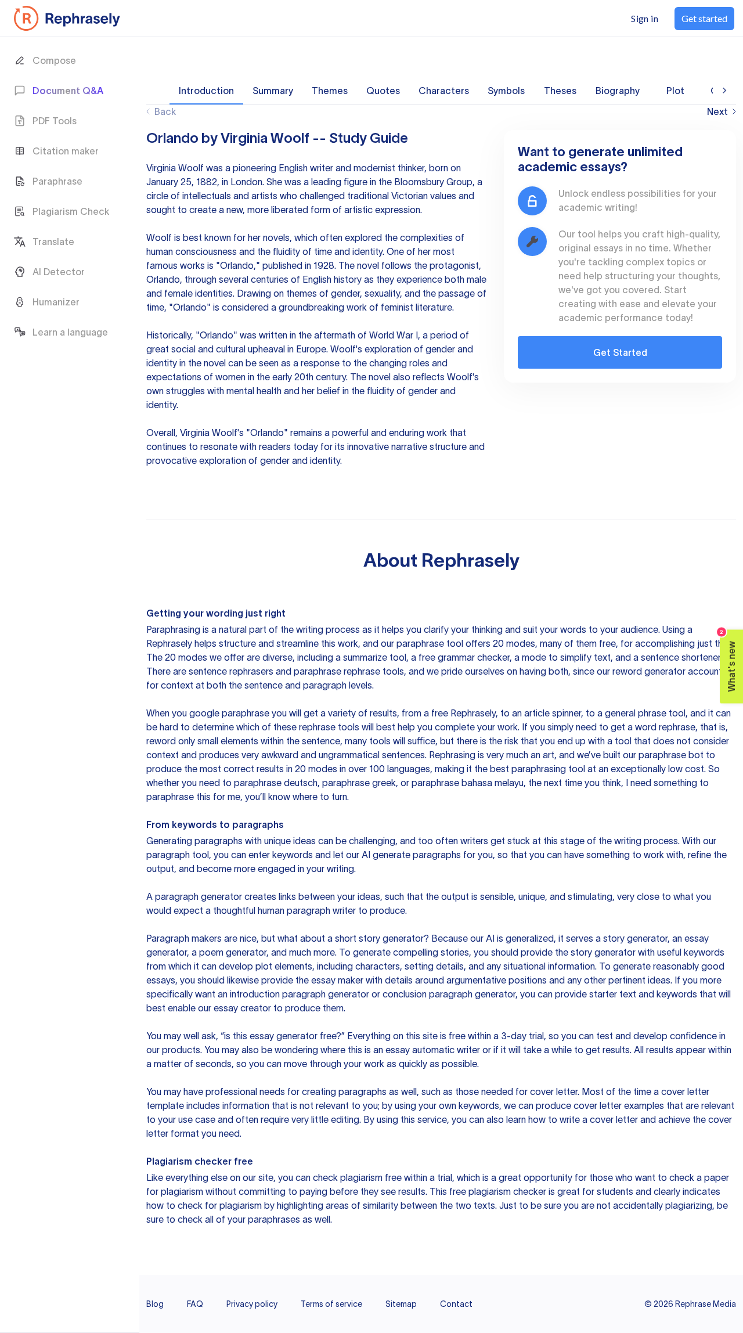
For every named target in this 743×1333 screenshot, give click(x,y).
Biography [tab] (618, 90)
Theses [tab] (560, 90)
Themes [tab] (330, 90)
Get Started (620, 352)
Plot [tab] (675, 90)
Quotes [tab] (383, 90)
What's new (728, 661)
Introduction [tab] (206, 90)
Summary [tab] (273, 90)
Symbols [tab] (506, 90)
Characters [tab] (444, 90)
